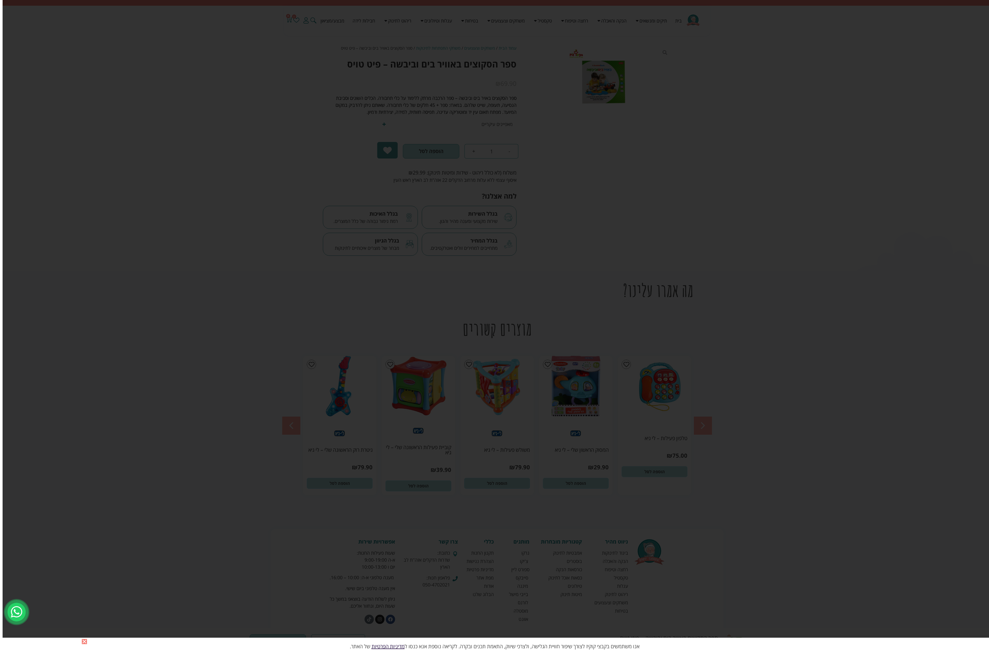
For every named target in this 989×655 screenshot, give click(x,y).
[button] (84, 641)
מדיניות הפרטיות (388, 646)
